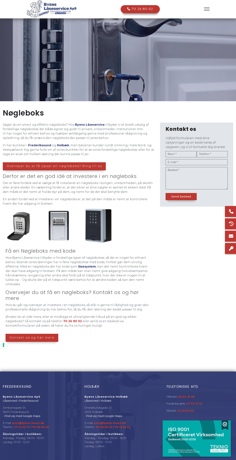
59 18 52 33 (122, 427)
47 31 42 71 (22, 427)
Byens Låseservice (90, 124)
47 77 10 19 (194, 403)
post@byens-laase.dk (28, 423)
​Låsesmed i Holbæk (97, 400)
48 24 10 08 (186, 396)
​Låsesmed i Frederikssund (20, 400)
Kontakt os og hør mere (31, 337)
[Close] (226, 425)
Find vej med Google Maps (22, 416)
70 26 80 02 (142, 9)
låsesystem (86, 266)
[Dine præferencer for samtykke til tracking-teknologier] (3, 345)
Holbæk (63, 145)
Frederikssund (39, 145)
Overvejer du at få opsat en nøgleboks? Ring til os (54, 166)
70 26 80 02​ (40, 427)
